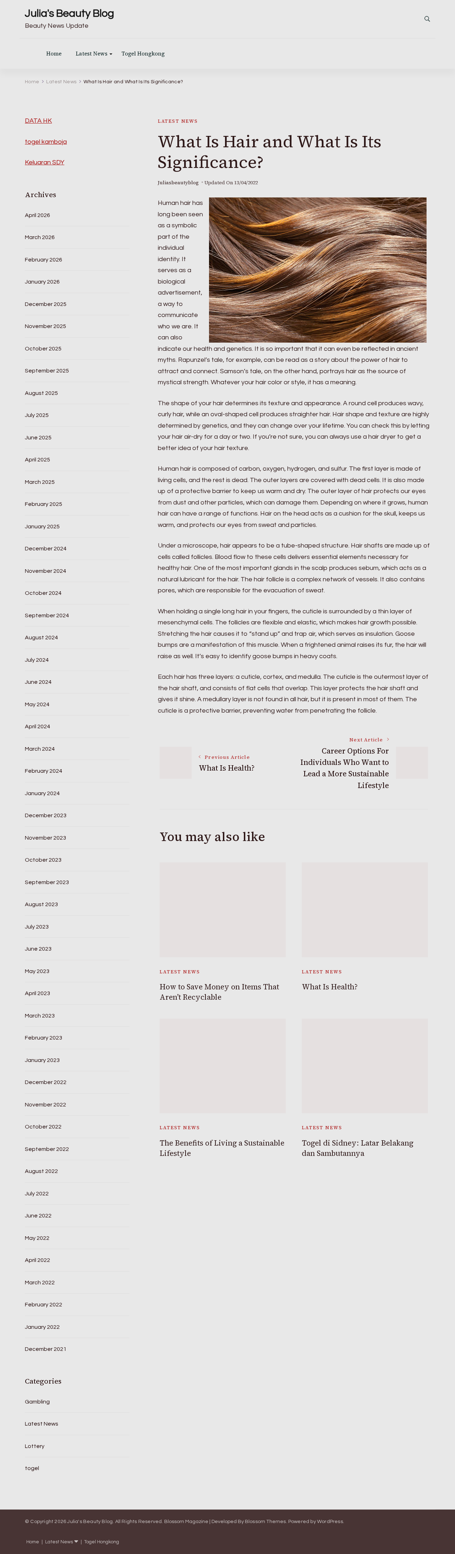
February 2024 (43, 771)
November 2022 (45, 1105)
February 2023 (43, 1038)
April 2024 (37, 726)
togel (32, 1468)
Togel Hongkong (143, 53)
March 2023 (40, 1016)
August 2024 (41, 637)
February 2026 (43, 260)
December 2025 (45, 304)
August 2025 (41, 393)
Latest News (91, 53)
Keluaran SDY (44, 162)
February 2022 (43, 1304)
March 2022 (40, 1282)
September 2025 (47, 371)
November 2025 (45, 326)
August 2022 (41, 1171)
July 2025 (37, 415)
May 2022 (37, 1238)
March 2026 (40, 237)
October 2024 (43, 593)
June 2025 (38, 437)
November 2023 (45, 838)
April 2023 (37, 993)
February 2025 (43, 504)
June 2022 (38, 1216)
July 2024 (37, 660)
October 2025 (43, 349)
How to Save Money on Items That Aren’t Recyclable (219, 992)
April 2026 (37, 215)
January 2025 (42, 526)
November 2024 (45, 571)
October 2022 (43, 1127)
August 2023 (41, 904)
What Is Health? (330, 987)
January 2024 (42, 793)
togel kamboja (46, 141)
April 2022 (37, 1260)
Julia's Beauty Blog (69, 13)
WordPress (330, 1521)
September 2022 (47, 1149)
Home (53, 53)
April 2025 (37, 459)
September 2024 (47, 615)
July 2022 (37, 1193)
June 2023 (38, 949)
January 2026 (42, 282)
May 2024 (37, 704)
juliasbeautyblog (178, 182)
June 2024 (38, 682)
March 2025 (40, 482)
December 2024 (45, 548)
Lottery (34, 1446)
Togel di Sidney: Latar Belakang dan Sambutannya (357, 1148)
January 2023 (42, 1060)
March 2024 (40, 749)
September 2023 (47, 882)
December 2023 (45, 815)
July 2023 (37, 927)
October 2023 (43, 860)
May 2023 (37, 971)
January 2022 (42, 1327)
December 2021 (45, 1349)
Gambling (37, 1402)
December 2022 (45, 1082)
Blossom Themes (265, 1521)
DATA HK (38, 120)
